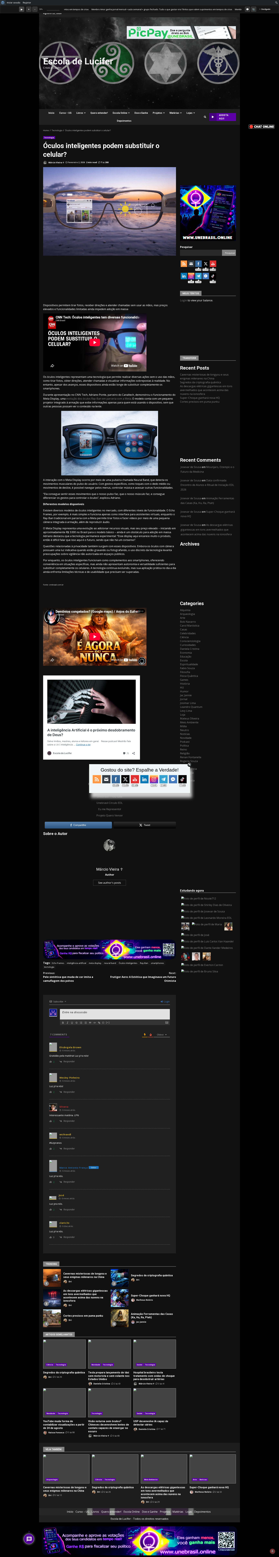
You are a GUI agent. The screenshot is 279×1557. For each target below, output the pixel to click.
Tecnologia (49, 137)
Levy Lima (186, 710)
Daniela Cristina (101, 1383)
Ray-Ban (144, 963)
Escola (184, 660)
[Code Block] (94, 1023)
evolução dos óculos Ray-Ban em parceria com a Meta (98, 398)
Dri (70, 1281)
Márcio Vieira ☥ (56, 162)
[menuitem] (3, 2)
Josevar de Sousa (191, 467)
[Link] (99, 1023)
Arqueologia (187, 614)
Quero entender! (99, 113)
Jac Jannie (141, 1321)
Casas (183, 629)
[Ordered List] (81, 1023)
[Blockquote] (90, 1023)
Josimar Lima (188, 703)
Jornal (183, 699)
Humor (184, 691)
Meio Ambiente (189, 722)
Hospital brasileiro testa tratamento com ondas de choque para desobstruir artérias (154, 1354)
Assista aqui (223, 117)
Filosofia (185, 672)
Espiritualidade (189, 664)
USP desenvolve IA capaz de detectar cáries (154, 1402)
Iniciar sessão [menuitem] (13, 2)
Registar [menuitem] (27, 2)
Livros (79, 113)
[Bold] (63, 1023)
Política (184, 745)
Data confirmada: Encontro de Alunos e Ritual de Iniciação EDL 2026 (207, 484)
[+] (108, 1022)
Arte (182, 617)
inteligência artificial (76, 963)
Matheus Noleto (144, 1300)
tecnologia (49, 966)
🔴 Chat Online (261, 127)
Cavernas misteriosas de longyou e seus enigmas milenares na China (52, 1278)
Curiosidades (188, 645)
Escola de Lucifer (78, 61)
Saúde (139, 1365)
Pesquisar (186, 247)
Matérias (174, 113)
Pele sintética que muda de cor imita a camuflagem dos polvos (68, 977)
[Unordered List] (85, 1023)
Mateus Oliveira (189, 718)
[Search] (205, 117)
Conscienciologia (190, 641)
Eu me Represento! (109, 809)
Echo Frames (58, 963)
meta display (95, 963)
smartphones (157, 963)
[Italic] (67, 1023)
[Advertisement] (179, 63)
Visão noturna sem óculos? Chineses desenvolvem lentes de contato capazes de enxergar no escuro (109, 1402)
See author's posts (109, 882)
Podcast (185, 741)
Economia (186, 652)
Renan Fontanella (190, 757)
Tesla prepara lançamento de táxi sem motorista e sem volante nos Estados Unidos (109, 1354)
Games (184, 679)
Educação (185, 656)
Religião (185, 753)
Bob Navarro (188, 621)
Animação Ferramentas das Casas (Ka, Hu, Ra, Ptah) (120, 1318)
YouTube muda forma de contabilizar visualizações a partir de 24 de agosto (64, 1402)
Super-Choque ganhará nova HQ (120, 1298)
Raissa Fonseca (56, 1432)
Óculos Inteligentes (128, 963)
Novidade (96, 1365)
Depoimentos (124, 121)
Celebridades (188, 633)
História (185, 683)
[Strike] (76, 1023)
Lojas (189, 113)
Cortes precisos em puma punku (52, 1318)
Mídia (183, 726)
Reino (183, 749)
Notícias (185, 734)
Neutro (184, 730)
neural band (110, 963)
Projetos (157, 113)
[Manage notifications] (272, 1551)
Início (51, 113)
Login (166, 1001)
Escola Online (120, 113)
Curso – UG (65, 113)
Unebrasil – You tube (109, 796)
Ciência (49, 1365)
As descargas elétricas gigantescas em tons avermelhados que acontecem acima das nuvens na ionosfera (52, 1298)
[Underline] (72, 1023)
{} (103, 1022)
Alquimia (185, 610)
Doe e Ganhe (141, 113)
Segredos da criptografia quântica (120, 1278)
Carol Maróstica (189, 625)
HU (182, 687)
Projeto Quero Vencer (109, 815)
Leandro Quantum (191, 706)
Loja (182, 714)
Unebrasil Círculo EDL (109, 803)
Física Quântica (189, 676)
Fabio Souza (187, 668)
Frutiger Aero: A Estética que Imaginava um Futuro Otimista (143, 977)
